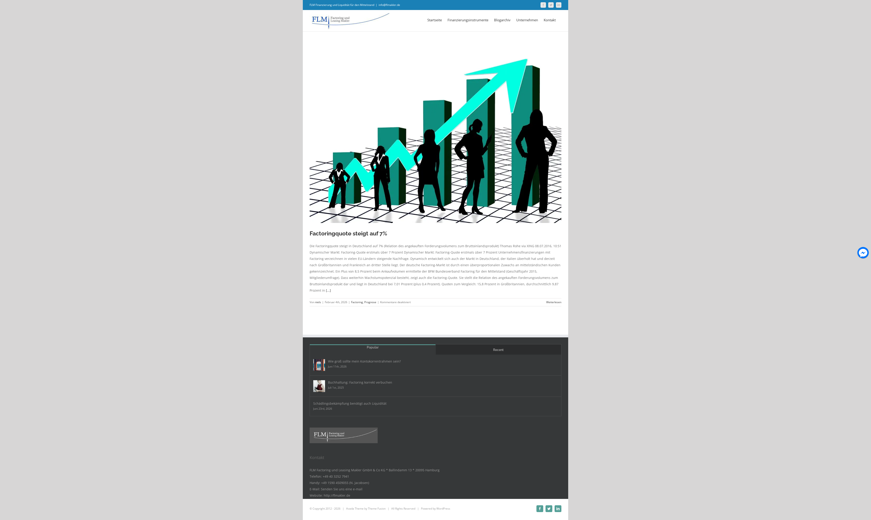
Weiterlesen (553, 302)
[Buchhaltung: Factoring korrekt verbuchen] (319, 386)
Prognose (370, 302)
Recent (498, 350)
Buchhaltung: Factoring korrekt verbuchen (360, 382)
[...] (328, 290)
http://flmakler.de (337, 495)
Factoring (357, 302)
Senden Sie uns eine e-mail (341, 489)
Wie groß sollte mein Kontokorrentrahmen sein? (364, 361)
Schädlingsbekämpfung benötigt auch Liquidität (350, 403)
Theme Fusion (377, 508)
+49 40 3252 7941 (336, 476)
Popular (373, 347)
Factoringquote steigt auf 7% (348, 233)
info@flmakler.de (389, 5)
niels (318, 302)
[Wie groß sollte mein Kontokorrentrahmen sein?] (319, 365)
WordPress (443, 508)
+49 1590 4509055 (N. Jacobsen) (345, 483)
